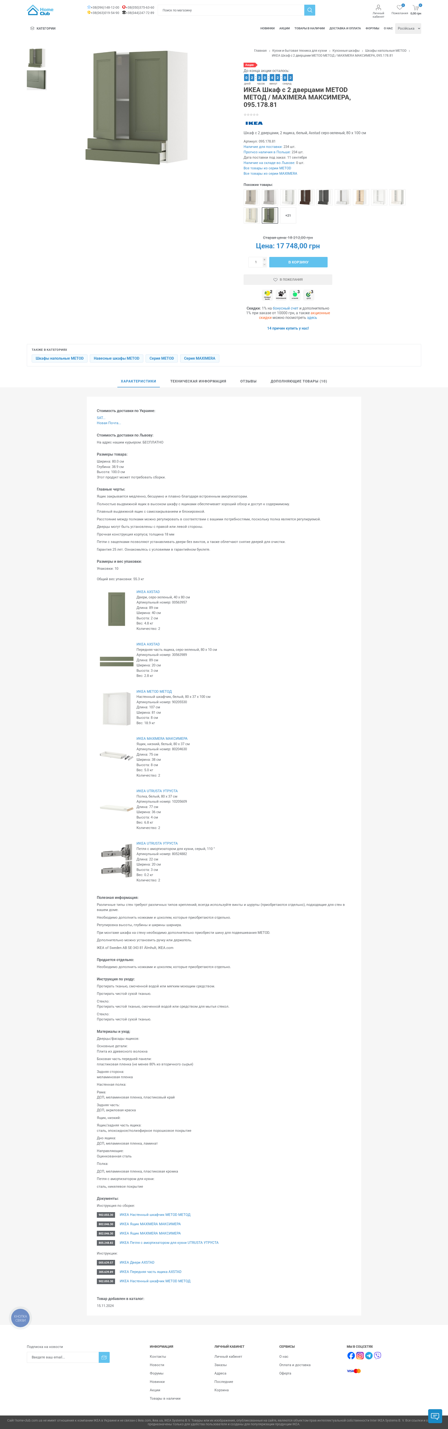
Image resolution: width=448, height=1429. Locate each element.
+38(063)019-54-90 (105, 13)
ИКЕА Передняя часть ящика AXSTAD (150, 1272)
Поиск (309, 10)
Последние (223, 1382)
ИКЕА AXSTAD (148, 592)
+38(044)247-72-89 (140, 13)
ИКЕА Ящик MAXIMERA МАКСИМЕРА (150, 1224)
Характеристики (138, 381)
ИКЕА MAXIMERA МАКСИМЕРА (162, 739)
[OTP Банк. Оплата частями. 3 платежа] (308, 295)
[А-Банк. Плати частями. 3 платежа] (295, 295)
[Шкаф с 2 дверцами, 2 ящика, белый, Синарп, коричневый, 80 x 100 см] (306, 197)
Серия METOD (162, 358)
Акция (249, 65)
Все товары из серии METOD (267, 168)
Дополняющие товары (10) (299, 381)
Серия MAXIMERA (199, 358)
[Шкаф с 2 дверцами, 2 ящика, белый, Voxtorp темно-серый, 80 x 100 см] (324, 197)
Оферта (285, 1373)
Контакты (158, 1356)
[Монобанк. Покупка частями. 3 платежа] (281, 295)
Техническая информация (198, 381)
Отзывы (248, 381)
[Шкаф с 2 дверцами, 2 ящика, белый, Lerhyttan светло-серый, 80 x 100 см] (270, 197)
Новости (157, 1365)
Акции (284, 28)
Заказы (220, 1365)
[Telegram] (369, 1355)
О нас (388, 28)
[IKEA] (254, 123)
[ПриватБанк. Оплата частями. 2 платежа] (267, 295)
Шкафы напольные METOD (60, 358)
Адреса (220, 1373)
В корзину (298, 262)
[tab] (138, 381)
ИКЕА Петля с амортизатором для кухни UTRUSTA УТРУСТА (169, 1243)
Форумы (372, 28)
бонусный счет (285, 308)
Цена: (265, 246)
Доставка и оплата (345, 28)
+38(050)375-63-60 (140, 7)
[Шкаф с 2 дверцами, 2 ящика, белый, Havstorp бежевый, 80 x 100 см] (252, 197)
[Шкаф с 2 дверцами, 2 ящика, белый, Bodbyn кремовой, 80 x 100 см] (252, 215)
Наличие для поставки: (263, 147)
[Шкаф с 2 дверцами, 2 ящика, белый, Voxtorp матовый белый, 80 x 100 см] (379, 197)
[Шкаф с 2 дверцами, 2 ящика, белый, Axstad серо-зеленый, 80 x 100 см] (270, 215)
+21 (288, 215)
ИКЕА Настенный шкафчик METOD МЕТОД (154, 1215)
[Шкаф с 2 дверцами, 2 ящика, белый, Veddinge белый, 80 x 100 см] (397, 197)
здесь (312, 317)
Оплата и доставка (295, 1365)
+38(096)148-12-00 (105, 7)
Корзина (221, 1390)
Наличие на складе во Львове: (269, 163)
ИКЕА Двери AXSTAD (136, 1262)
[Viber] (378, 1355)
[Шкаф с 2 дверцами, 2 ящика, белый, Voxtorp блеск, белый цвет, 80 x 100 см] (343, 197)
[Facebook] (351, 1355)
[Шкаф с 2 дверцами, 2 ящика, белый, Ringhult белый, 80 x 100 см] (288, 197)
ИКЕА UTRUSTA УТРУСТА (157, 791)
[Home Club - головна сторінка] (40, 10)
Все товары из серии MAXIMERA (270, 173)
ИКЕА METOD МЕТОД (154, 691)
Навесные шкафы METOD (116, 358)
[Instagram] (360, 1355)
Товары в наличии (309, 28)
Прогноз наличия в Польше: (267, 152)
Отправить (104, 1357)
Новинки (267, 28)
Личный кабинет (378, 14)
